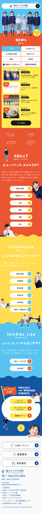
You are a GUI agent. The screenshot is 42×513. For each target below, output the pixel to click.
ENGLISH (35, 2)
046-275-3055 (16, 476)
